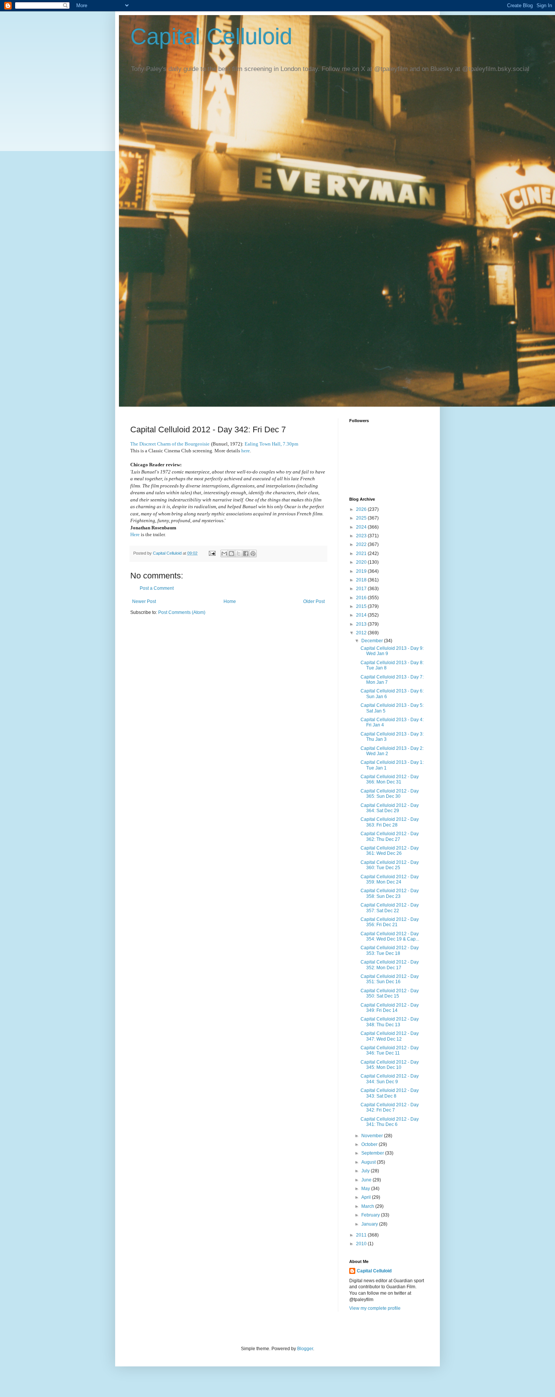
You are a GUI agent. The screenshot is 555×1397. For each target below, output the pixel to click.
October (370, 1144)
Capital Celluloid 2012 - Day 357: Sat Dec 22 (390, 907)
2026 (362, 509)
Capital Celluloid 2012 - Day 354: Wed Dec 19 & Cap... (390, 936)
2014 (362, 615)
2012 (362, 632)
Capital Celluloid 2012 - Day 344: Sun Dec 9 (390, 1078)
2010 (362, 1243)
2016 (362, 597)
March (368, 1206)
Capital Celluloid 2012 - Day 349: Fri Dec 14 (390, 1007)
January (370, 1224)
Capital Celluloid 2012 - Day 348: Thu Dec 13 (390, 1021)
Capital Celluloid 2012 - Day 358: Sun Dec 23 (390, 893)
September (373, 1153)
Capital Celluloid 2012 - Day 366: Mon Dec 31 (390, 779)
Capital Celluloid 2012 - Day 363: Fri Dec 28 (390, 822)
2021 (362, 553)
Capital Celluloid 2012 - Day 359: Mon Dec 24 (390, 879)
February (371, 1215)
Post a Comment (157, 588)
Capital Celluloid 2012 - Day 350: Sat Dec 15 (390, 993)
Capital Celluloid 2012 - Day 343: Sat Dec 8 (390, 1093)
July (366, 1170)
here (245, 450)
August (369, 1162)
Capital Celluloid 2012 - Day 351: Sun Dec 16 (390, 979)
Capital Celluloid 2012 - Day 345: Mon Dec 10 (390, 1064)
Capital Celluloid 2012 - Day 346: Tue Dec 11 (390, 1050)
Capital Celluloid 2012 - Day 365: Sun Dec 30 (390, 793)
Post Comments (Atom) (181, 612)
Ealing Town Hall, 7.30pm (271, 444)
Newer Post (144, 601)
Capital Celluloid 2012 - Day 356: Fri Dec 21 (390, 922)
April (366, 1197)
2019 (362, 571)
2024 (362, 527)
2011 (362, 1235)
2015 (362, 606)
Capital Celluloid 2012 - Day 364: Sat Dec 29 (390, 808)
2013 (362, 624)
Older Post (314, 601)
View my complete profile (375, 1308)
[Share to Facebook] (246, 553)
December (372, 640)
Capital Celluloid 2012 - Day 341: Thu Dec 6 (390, 1121)
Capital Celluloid (211, 36)
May (366, 1188)
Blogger (305, 1348)
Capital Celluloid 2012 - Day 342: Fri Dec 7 (390, 1107)
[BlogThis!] (231, 553)
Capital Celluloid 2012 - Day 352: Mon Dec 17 (390, 964)
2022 (362, 544)
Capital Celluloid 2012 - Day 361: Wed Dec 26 (390, 850)
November (372, 1135)
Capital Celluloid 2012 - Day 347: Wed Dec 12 (390, 1036)
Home (230, 601)
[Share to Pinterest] (253, 553)
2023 (362, 535)
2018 (362, 580)
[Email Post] (212, 553)
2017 (362, 588)
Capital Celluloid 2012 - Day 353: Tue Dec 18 (390, 950)
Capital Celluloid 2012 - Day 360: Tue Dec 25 (390, 865)
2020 (362, 562)
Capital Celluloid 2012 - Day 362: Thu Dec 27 (390, 836)
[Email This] (224, 553)
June (367, 1180)
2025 (362, 518)
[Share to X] (238, 553)
